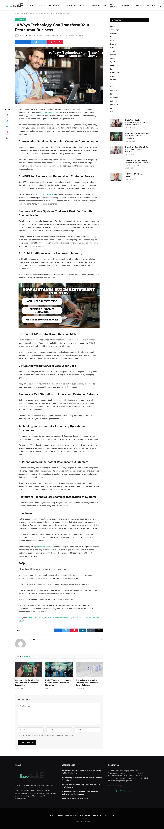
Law (104, 6)
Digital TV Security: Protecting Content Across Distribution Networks (58, 682)
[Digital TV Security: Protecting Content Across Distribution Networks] (59, 669)
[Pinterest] (7, 132)
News (112, 47)
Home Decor (114, 72)
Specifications (115, 62)
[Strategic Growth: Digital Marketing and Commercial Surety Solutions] (89, 669)
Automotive (55, 6)
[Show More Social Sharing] (66, 42)
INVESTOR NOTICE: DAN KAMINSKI (134, 175)
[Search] (160, 5)
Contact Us (109, 815)
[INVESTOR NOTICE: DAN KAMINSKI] (116, 177)
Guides (112, 26)
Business (126, 6)
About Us (97, 815)
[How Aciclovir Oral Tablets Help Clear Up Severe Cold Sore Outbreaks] (116, 150)
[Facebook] (7, 115)
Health (83, 6)
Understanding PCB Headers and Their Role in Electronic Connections (27, 682)
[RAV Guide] (14, 5)
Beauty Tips (114, 105)
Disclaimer (85, 815)
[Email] (7, 138)
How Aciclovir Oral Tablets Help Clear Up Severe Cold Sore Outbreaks (136, 149)
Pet (111, 112)
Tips (111, 83)
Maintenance (115, 37)
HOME (32, 6)
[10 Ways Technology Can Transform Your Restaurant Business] (59, 75)
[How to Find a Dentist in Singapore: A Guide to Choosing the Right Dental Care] (116, 123)
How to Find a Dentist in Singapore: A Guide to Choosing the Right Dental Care (136, 122)
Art (111, 108)
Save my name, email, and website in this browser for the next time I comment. (48, 735)
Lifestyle (113, 44)
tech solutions (44, 546)
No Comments (70, 35)
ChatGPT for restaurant (45, 194)
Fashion (95, 6)
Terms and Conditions (67, 815)
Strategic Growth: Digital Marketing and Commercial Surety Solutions (87, 682)
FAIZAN (24, 35)
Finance (113, 76)
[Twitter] (7, 121)
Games (112, 58)
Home (17, 13)
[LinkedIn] (7, 126)
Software (113, 101)
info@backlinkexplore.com (123, 791)
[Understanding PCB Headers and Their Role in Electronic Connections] (28, 669)
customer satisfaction (48, 112)
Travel (137, 6)
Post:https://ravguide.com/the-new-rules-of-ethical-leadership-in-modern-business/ (136, 163)
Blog (112, 94)
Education (150, 6)
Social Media (114, 97)
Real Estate (113, 6)
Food (112, 87)
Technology (70, 6)
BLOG (40, 6)
